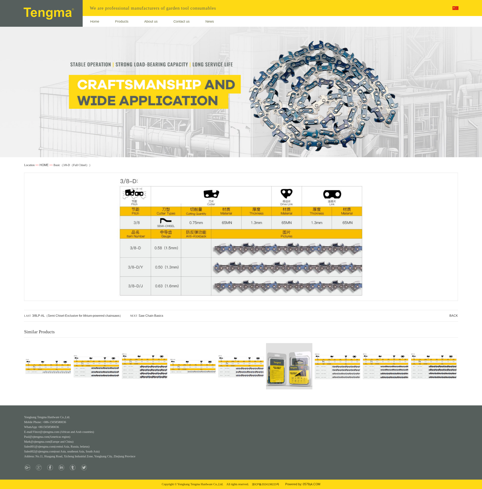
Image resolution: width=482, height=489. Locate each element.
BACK (453, 315)
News (209, 21)
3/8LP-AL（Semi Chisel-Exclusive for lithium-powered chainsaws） (77, 315)
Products (121, 21)
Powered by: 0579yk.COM (302, 484)
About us (151, 21)
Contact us (181, 21)
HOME (44, 165)
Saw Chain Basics (151, 315)
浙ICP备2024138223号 (265, 484)
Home (94, 21)
